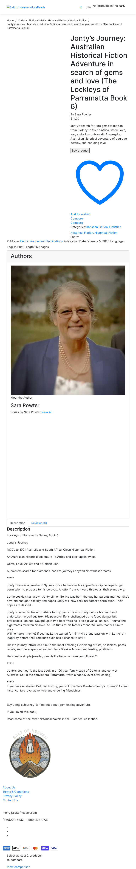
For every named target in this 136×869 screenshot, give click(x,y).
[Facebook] (83, 237)
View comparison (18, 867)
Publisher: (13, 241)
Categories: (78, 227)
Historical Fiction (106, 232)
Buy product (80, 150)
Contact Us (10, 800)
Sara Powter (83, 114)
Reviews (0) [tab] (39, 523)
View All (46, 412)
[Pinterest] (102, 237)
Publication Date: (75, 241)
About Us (9, 787)
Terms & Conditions (16, 791)
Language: (117, 241)
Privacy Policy (12, 796)
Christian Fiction (97, 227)
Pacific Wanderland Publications (41, 241)
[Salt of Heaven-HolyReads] (26, 7)
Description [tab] (17, 523)
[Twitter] (88, 237)
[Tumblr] (98, 237)
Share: (74, 237)
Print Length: (25, 247)
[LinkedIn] (93, 237)
